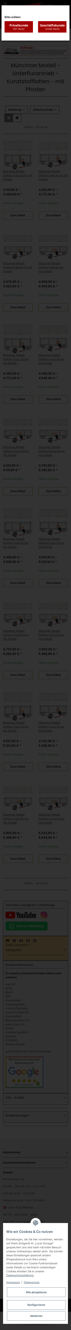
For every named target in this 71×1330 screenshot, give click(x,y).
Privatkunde (18, 26)
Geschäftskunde (52, 26)
